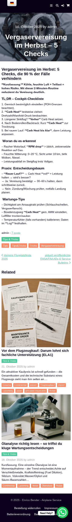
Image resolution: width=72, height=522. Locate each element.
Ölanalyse (47, 485)
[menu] (12, 3)
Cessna (7, 385)
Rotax (52, 390)
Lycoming (8, 390)
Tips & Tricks (10, 239)
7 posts (16, 232)
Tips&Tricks (19, 245)
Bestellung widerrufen (27, 508)
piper (19, 390)
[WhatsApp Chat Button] (62, 512)
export (33, 385)
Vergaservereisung (52, 245)
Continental (20, 385)
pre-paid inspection (36, 390)
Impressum (51, 508)
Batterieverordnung (18, 514)
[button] (62, 5)
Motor (35, 485)
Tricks (33, 245)
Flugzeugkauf (47, 385)
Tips (5, 245)
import (61, 385)
